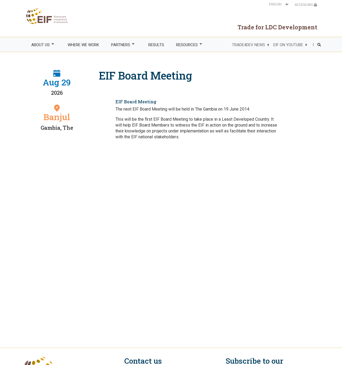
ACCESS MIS (304, 5)
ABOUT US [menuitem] (37, 45)
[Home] (45, 16)
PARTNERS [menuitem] (117, 45)
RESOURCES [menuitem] (184, 45)
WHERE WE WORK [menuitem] (83, 44)
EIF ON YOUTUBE (288, 44)
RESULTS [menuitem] (156, 44)
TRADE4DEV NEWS (248, 44)
